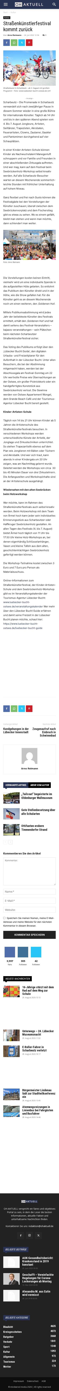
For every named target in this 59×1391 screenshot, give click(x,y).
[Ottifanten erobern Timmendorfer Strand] (11, 830)
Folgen (23, 948)
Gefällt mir (10, 948)
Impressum (18, 1381)
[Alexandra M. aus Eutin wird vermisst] (11, 1295)
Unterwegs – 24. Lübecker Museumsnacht (38, 1032)
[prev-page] (5, 842)
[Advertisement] (29, 664)
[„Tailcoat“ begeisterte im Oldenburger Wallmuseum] (11, 798)
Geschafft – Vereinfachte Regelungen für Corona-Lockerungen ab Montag (38, 1278)
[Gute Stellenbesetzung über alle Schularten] (11, 814)
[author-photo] (29, 763)
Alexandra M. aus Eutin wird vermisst (36, 1293)
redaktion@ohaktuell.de (41, 1226)
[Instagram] (29, 1235)
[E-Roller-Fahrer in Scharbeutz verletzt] (11, 1051)
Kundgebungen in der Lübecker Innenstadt (16, 730)
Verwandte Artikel (15, 785)
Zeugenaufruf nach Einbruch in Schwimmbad (44, 732)
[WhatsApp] (14, 42)
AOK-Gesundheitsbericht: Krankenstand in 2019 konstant (37, 1261)
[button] (5, 4)
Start (5, 12)
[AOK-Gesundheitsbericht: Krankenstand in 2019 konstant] (11, 1262)
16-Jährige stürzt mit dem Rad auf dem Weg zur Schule (38, 990)
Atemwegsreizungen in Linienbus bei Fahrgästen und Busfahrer (37, 1110)
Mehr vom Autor (39, 785)
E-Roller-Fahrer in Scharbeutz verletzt (34, 1048)
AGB (44, 1381)
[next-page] (11, 842)
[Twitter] (21, 42)
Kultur (13, 12)
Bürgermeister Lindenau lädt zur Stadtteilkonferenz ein (38, 1093)
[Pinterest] (29, 42)
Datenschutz (33, 1381)
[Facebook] (6, 42)
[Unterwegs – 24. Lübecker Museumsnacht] (11, 1035)
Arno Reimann (14, 35)
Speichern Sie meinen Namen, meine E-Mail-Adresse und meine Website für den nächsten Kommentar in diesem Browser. (28, 922)
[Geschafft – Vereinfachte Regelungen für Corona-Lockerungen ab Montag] (11, 1279)
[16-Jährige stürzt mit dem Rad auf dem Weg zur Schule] (11, 991)
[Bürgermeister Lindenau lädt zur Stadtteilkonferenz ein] (11, 1094)
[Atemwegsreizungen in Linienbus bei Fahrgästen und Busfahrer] (11, 1111)
